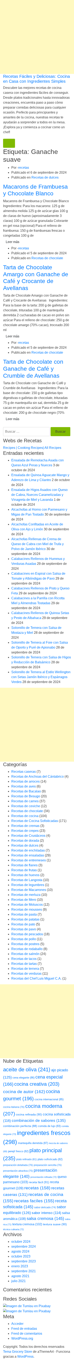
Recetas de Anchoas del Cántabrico (37, 776)
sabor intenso (46, 1213)
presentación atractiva (18, 1171)
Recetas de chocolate (47, 258)
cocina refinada (29, 1114)
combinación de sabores (39, 1120)
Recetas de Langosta (26, 880)
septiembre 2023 (23, 1261)
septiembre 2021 (23, 1271)
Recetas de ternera (25, 968)
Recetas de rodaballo (27, 949)
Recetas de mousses (26, 909)
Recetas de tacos (24, 959)
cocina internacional (49, 1099)
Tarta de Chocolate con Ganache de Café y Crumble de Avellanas (33, 369)
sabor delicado (45, 1207)
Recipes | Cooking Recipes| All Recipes (32, 447)
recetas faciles (34, 1200)
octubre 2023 (20, 1256)
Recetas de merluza (25, 894)
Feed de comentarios (26, 1333)
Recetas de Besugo (25, 796)
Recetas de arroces (25, 781)
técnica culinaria (13, 1229)
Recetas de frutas (24, 870)
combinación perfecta (20, 1126)
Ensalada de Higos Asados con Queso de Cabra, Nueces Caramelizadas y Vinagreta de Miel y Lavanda (39, 494)
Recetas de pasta (24, 914)
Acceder (17, 1323)
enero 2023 (19, 1266)
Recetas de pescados (27, 934)
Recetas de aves (23, 786)
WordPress (25, 1356)
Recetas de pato (23, 924)
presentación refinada (43, 1177)
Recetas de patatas (25, 919)
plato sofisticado (50, 1159)
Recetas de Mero (23, 899)
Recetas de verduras (26, 973)
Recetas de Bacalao (26, 791)
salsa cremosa (45, 1218)
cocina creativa (36, 1084)
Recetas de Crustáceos (28, 835)
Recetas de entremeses (28, 860)
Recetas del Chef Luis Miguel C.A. (36, 978)
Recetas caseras (23, 771)
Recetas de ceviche (25, 806)
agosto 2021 (20, 1276)
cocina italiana (13, 1107)
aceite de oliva (26, 1069)
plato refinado (26, 1159)
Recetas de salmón (25, 954)
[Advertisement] (37, 37)
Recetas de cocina (24, 816)
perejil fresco (18, 1151)
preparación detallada (18, 1165)
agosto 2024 (20, 1251)
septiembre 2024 (23, 1246)
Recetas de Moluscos (27, 904)
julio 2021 (18, 1281)
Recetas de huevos (25, 875)
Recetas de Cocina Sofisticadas (34, 821)
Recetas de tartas (24, 963)
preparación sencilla (48, 1165)
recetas (23, 167)
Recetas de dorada (25, 840)
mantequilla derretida (33, 1143)
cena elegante (24, 1077)
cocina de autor (24, 1091)
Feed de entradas (24, 1328)
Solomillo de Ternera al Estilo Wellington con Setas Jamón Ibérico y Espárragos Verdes (41, 677)
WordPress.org (22, 1338)
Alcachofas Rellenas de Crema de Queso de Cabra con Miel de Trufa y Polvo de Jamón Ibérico (37, 544)
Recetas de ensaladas (27, 855)
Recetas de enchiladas (28, 850)
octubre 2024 (20, 1241)
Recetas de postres (25, 944)
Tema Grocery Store (17, 1351)
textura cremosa (27, 1224)
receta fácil (39, 1182)
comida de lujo (49, 1126)
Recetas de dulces (45, 177)
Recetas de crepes (25, 830)
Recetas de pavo (23, 929)
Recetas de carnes (25, 801)
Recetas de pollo (23, 939)
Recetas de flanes (24, 865)
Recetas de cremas (25, 826)
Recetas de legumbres (27, 885)
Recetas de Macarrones (28, 890)
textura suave (55, 1224)
